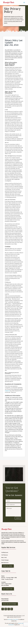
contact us (7, 390)
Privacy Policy (15, 619)
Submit (18, 518)
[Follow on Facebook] (2, 609)
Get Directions (8, 588)
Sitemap (9, 619)
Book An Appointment (10, 603)
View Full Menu (8, 566)
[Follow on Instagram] (5, 609)
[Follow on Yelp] (8, 609)
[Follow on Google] (11, 609)
